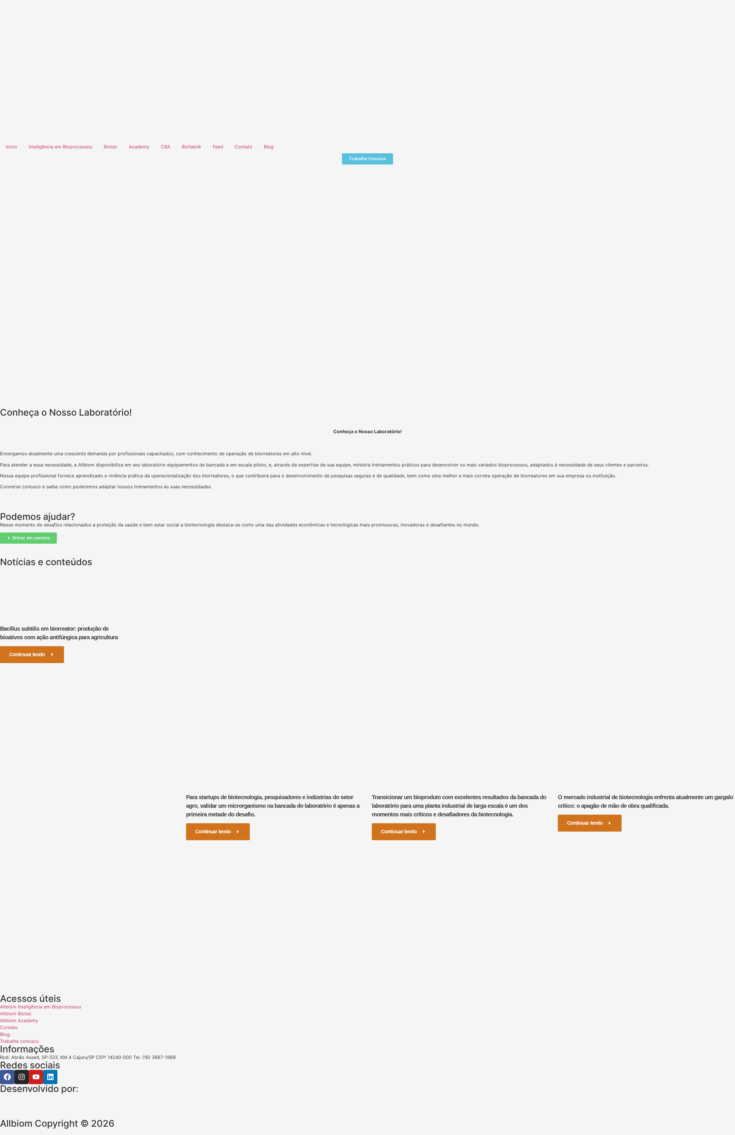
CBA (165, 147)
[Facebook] (7, 1077)
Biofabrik (191, 147)
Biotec (110, 147)
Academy (139, 147)
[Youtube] (36, 1077)
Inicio (11, 147)
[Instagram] (21, 1077)
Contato (243, 147)
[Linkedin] (50, 1077)
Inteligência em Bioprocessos (60, 147)
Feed (218, 147)
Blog (269, 147)
